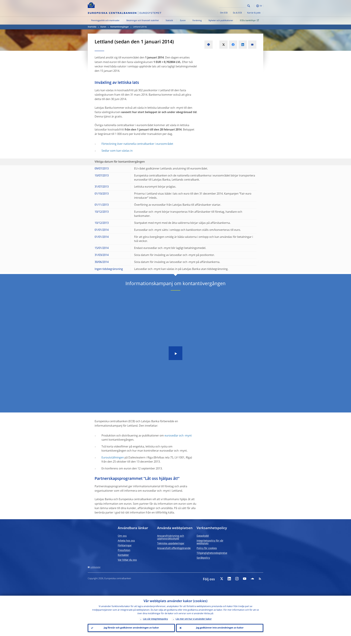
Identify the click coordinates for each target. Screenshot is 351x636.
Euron (183, 21)
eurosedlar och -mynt (178, 435)
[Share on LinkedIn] (243, 44)
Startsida (92, 27)
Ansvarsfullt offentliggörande (174, 548)
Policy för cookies (207, 548)
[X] (221, 578)
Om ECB (223, 13)
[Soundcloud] (252, 578)
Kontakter (123, 555)
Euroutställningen (112, 457)
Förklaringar (125, 545)
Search (248, 5)
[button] (253, 6)
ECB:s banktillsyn (248, 21)
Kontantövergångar (119, 27)
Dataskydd (203, 536)
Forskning (197, 21)
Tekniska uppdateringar (170, 543)
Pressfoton (124, 550)
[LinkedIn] (229, 578)
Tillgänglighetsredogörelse (212, 553)
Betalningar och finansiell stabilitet (142, 21)
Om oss (122, 536)
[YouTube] (244, 578)
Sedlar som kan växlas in (117, 151)
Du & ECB (237, 13)
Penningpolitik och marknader (105, 21)
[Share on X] (223, 44)
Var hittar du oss (127, 560)
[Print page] (208, 44)
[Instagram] (237, 578)
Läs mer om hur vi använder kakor (194, 619)
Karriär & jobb (254, 13)
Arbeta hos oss (126, 541)
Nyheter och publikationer (221, 21)
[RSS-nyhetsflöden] (260, 578)
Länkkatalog (95, 567)
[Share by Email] (252, 44)
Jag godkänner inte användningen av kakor (220, 628)
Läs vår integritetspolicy (155, 619)
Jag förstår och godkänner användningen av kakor (131, 628)
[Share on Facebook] (233, 44)
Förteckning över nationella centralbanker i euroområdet (137, 144)
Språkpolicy (203, 558)
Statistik (169, 21)
